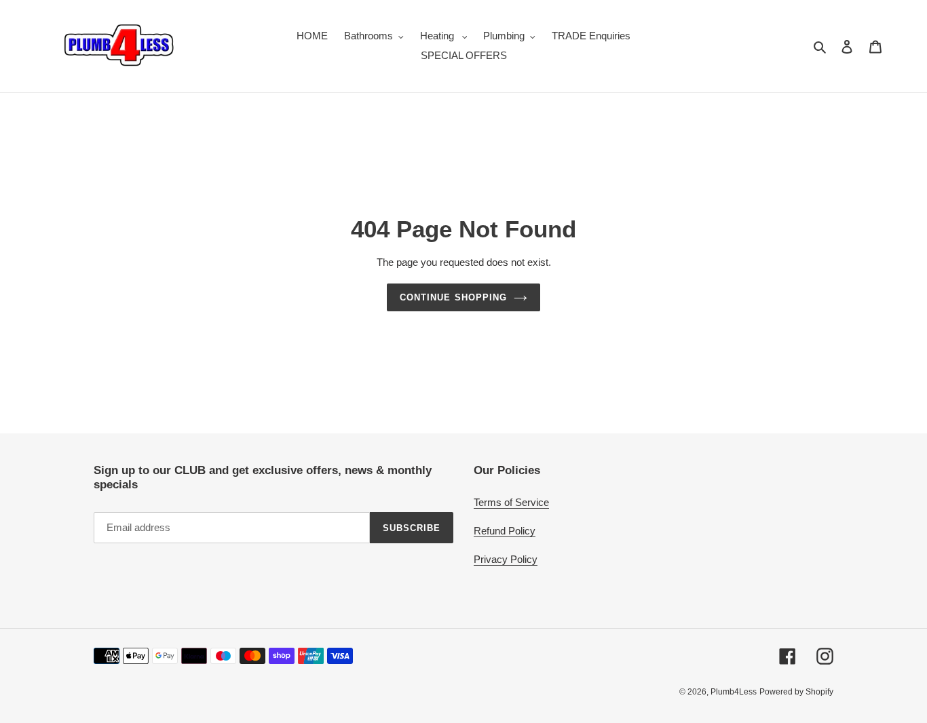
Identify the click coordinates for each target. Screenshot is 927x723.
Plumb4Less (734, 692)
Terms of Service (511, 502)
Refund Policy (504, 530)
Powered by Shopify (796, 692)
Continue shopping (453, 297)
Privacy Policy (505, 559)
